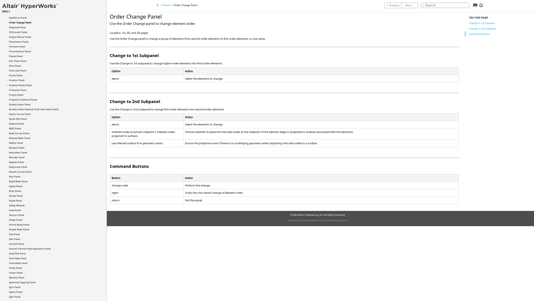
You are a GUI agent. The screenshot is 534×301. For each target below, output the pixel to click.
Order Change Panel (20, 22)
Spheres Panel (16, 277)
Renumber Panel (18, 152)
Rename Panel (16, 147)
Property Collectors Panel (23, 99)
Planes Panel (16, 56)
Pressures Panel (17, 90)
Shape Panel (15, 219)
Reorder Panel (17, 157)
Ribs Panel (14, 176)
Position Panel (17, 80)
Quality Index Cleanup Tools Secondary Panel (34, 109)
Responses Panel (18, 166)
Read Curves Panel (19, 133)
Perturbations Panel (20, 51)
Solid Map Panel (17, 258)
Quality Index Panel (19, 104)
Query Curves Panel (20, 114)
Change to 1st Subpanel (482, 23)
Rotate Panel (16, 195)
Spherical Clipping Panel (22, 282)
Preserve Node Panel (20, 85)
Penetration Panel (19, 41)
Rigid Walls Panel (18, 181)
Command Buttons (479, 34)
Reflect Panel (16, 142)
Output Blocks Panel (20, 36)
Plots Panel (15, 65)
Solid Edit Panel (17, 253)
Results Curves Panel (20, 171)
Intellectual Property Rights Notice (306, 220)
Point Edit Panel (17, 70)
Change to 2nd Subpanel (482, 28)
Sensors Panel (16, 215)
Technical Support (338, 220)
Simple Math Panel (19, 229)
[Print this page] (481, 7)
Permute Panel (17, 46)
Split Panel (14, 296)
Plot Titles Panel (17, 60)
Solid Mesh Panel (18, 263)
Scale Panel (15, 210)
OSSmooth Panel (18, 32)
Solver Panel (16, 272)
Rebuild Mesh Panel (19, 138)
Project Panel (16, 94)
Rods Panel (15, 191)
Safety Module (17, 205)
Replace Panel (16, 162)
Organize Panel (17, 27)
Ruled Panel (15, 200)
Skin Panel (14, 239)
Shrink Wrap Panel (19, 224)
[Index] (474, 8)
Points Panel (16, 75)
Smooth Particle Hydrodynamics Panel (30, 248)
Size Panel (14, 234)
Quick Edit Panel (18, 118)
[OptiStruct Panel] (392, 5)
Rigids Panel (15, 186)
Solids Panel (15, 267)
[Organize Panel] (410, 5)
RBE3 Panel (15, 128)
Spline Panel (15, 291)
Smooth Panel (16, 243)
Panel (18, 17)
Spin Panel (14, 287)
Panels (166, 5)
